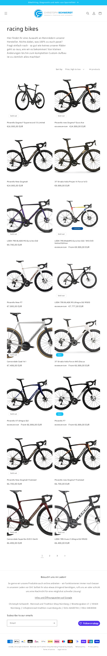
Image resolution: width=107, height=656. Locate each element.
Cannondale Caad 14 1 (16, 362)
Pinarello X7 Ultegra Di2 (18, 421)
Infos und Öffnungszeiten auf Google (53, 597)
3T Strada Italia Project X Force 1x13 (71, 182)
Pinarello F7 (60, 421)
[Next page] (65, 556)
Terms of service (49, 649)
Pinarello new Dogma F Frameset (69, 480)
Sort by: (59, 69)
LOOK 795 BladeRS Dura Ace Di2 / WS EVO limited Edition (74, 242)
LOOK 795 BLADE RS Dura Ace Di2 (22, 241)
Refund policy (80, 647)
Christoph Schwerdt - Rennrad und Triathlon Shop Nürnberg (36, 647)
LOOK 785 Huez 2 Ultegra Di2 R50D (71, 539)
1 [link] (42, 555)
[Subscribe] (54, 623)
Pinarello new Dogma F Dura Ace (69, 123)
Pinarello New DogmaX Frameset (22, 480)
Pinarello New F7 (14, 302)
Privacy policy (93, 647)
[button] (6, 13)
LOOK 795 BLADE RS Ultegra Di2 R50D (72, 302)
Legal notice (62, 649)
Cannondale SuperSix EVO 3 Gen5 (22, 539)
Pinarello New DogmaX (17, 182)
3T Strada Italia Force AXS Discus (70, 362)
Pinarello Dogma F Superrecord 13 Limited (26, 123)
